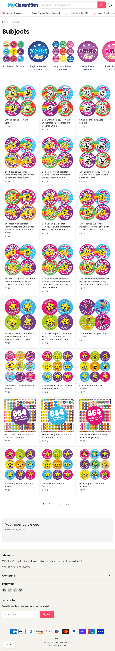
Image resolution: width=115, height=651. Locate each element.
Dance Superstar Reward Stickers (54, 485)
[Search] (101, 5)
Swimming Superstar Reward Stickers (19, 485)
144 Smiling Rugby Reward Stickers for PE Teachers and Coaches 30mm (56, 122)
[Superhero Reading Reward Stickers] (95, 314)
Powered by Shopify (57, 645)
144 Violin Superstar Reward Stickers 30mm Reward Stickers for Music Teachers (56, 336)
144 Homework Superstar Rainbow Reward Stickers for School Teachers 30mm (56, 174)
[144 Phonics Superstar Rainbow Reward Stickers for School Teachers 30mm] (95, 205)
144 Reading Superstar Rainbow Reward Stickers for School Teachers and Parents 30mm (19, 228)
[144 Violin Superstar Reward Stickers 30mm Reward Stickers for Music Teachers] (57, 314)
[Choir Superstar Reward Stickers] (95, 366)
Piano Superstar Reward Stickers (91, 485)
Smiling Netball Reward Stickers (91, 121)
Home (5, 22)
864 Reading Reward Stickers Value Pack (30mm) (57, 436)
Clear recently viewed (15, 530)
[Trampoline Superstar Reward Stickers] (20, 366)
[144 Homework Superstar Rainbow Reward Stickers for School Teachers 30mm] (57, 152)
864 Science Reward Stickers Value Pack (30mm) (19, 436)
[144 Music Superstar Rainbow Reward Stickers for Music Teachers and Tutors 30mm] (20, 259)
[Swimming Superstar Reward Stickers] (20, 464)
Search (57, 638)
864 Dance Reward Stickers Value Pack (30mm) (93, 436)
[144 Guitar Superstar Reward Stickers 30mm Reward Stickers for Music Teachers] (20, 314)
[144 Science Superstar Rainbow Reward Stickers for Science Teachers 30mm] (20, 152)
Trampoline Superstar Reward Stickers (20, 387)
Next (67, 504)
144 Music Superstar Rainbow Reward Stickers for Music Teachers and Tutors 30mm (20, 281)
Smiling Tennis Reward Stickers (16, 121)
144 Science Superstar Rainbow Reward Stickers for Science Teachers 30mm (19, 174)
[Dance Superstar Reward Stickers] (57, 464)
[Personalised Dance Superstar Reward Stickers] (57, 366)
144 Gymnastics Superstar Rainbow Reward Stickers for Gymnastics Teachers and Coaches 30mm (56, 283)
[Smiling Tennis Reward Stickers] (20, 101)
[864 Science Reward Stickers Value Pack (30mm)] (20, 415)
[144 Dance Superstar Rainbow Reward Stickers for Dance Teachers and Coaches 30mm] (95, 259)
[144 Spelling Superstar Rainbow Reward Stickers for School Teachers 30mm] (57, 205)
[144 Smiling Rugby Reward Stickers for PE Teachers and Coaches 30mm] (57, 101)
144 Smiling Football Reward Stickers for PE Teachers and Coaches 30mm (94, 174)
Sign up (47, 614)
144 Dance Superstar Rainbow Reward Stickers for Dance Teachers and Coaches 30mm (94, 281)
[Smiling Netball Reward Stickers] (95, 101)
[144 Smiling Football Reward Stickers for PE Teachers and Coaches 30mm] (95, 152)
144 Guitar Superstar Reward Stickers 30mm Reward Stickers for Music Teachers (19, 336)
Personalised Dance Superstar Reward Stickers (57, 387)
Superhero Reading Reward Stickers (93, 335)
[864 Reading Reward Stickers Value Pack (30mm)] (57, 415)
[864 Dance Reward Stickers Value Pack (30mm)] (95, 415)
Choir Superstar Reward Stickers (91, 387)
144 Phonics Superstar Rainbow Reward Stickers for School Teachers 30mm (94, 226)
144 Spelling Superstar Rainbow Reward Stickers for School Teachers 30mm (56, 226)
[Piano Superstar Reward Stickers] (95, 464)
